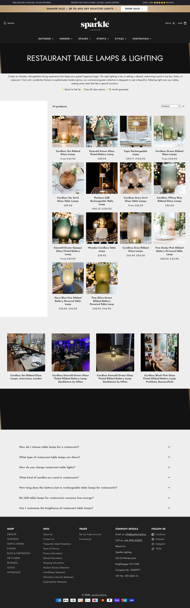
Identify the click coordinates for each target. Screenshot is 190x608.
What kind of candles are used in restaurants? (49, 477)
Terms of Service (51, 548)
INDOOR (65, 38)
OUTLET (11, 567)
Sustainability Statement (54, 582)
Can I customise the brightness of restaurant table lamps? (56, 508)
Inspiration (141, 38)
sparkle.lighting (99, 595)
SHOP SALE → (134, 8)
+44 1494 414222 (133, 540)
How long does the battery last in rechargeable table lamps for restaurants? (68, 488)
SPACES (83, 38)
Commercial (85, 539)
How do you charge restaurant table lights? (47, 467)
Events (101, 38)
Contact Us (48, 539)
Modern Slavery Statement (56, 567)
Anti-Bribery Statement (54, 572)
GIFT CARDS (13, 558)
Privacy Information (52, 553)
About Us (47, 534)
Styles (119, 38)
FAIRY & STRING (15, 544)
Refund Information (52, 558)
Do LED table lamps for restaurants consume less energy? (56, 498)
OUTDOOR (12, 539)
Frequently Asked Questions (57, 544)
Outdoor (44, 38)
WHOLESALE (14, 572)
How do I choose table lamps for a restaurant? (49, 447)
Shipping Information (53, 563)
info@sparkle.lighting (135, 534)
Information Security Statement (58, 577)
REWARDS (12, 563)
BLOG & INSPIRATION (18, 553)
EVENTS (11, 548)
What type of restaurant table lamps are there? (49, 457)
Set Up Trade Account (90, 534)
